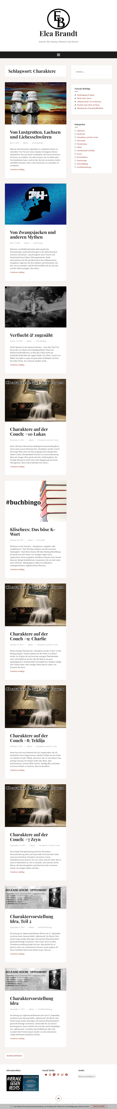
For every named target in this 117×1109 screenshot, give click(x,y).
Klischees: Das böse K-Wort (32, 531)
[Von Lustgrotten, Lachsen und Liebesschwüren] (36, 105)
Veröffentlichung (45, 927)
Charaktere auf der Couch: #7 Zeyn (29, 837)
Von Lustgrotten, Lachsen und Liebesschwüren (35, 134)
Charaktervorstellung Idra (31, 1000)
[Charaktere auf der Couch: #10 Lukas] (36, 402)
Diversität (41, 540)
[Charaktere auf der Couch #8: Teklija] (36, 708)
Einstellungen (99, 1106)
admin (25, 143)
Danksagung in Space (85, 95)
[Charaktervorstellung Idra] (36, 983)
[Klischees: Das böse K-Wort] (36, 503)
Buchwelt (81, 134)
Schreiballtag (37, 143)
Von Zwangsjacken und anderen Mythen (33, 234)
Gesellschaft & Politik (86, 150)
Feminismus (82, 144)
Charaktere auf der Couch (48, 440)
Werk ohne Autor (84, 98)
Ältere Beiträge (14, 1056)
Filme (79, 147)
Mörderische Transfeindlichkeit (90, 108)
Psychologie (38, 243)
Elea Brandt (58, 33)
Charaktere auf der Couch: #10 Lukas (29, 431)
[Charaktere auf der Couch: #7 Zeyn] (36, 807)
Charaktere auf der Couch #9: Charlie (29, 636)
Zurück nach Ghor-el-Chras (88, 105)
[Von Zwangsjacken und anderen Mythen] (36, 206)
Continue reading (24, 170)
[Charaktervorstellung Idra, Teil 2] (36, 901)
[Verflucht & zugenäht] (36, 309)
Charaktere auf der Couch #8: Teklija (29, 738)
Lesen (79, 154)
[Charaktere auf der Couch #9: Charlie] (36, 607)
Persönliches (82, 157)
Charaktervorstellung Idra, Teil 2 (31, 918)
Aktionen (81, 130)
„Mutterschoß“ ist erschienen (89, 101)
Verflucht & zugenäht (31, 335)
